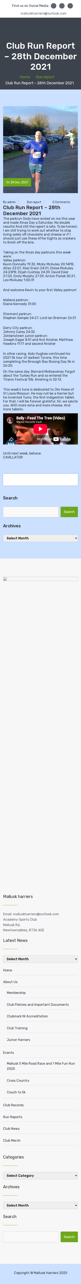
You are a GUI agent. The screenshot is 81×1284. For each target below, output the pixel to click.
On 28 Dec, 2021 (17, 182)
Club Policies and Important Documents (38, 1005)
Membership (16, 993)
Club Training (17, 1028)
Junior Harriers (18, 1040)
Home (25, 77)
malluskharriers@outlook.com (43, 13)
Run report (45, 77)
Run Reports (12, 1117)
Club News (11, 1129)
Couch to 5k (16, 1092)
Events (8, 1053)
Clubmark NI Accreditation (27, 1016)
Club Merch (12, 1140)
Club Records (13, 1105)
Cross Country (18, 1081)
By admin (9, 202)
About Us (10, 982)
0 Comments (61, 202)
